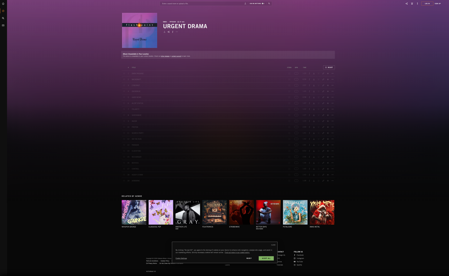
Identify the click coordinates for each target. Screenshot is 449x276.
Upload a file (245, 3)
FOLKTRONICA (207, 227)
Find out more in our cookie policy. (237, 252)
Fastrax (279, 262)
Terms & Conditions (152, 261)
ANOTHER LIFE (181, 227)
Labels (227, 265)
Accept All (266, 258)
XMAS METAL (315, 227)
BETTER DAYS (261, 227)
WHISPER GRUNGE (129, 227)
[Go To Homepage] (20, 3)
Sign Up (438, 3)
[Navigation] (417, 3)
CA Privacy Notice (151, 263)
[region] (225, 252)
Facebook (300, 255)
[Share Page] (406, 3)
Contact (3, 25)
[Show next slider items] (336, 214)
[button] (139, 30)
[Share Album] (168, 32)
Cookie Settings (181, 258)
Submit (269, 3)
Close (273, 245)
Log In (427, 3)
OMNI (165, 22)
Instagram (300, 258)
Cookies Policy (165, 261)
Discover (3, 10)
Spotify (299, 265)
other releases (165, 56)
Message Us (281, 255)
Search (3, 18)
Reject (249, 258)
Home (3, 3)
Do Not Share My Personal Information (171, 263)
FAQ (278, 258)
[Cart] (412, 3)
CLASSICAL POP (155, 227)
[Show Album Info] (172, 31)
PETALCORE (287, 227)
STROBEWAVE (234, 227)
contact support (176, 56)
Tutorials (280, 265)
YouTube (300, 262)
